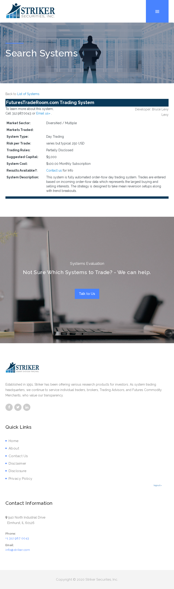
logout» (158, 485)
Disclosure (18, 471)
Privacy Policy (20, 479)
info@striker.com (17, 550)
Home (14, 441)
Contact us (54, 170)
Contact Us (18, 456)
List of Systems (28, 94)
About (14, 448)
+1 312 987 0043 (17, 538)
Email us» (43, 113)
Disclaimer (17, 463)
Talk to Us (87, 294)
